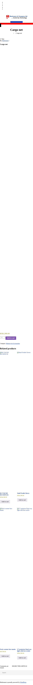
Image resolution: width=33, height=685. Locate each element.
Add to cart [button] (5, 501)
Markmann (5, 40)
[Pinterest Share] (19, 49)
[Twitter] (29, 666)
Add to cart (11, 338)
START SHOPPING (16, 22)
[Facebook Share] (1, 49)
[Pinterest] (32, 666)
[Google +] (31, 666)
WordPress (23, 682)
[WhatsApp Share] (10, 49)
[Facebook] (28, 666)
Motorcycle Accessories (13, 343)
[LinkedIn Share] (15, 49)
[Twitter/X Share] (6, 49)
